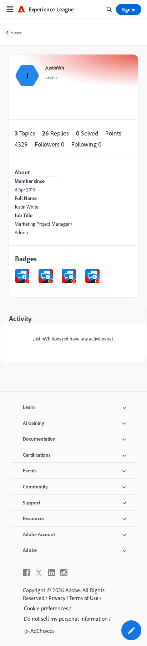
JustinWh (54, 68)
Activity (20, 318)
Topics (25, 133)
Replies (56, 133)
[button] (131, 630)
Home (16, 32)
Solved (88, 133)
